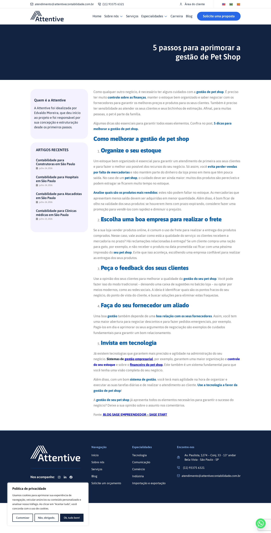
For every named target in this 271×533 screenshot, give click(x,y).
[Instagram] (59, 477)
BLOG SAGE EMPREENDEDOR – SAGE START (135, 414)
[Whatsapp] (261, 523)
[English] (223, 4)
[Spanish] (238, 4)
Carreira (177, 16)
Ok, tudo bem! (72, 517)
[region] (47, 504)
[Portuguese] (231, 4)
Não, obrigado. (46, 517)
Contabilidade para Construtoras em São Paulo (55, 162)
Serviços (132, 16)
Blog (189, 16)
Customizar (22, 517)
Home (97, 16)
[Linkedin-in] (65, 477)
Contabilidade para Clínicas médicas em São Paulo (56, 213)
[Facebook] (71, 477)
